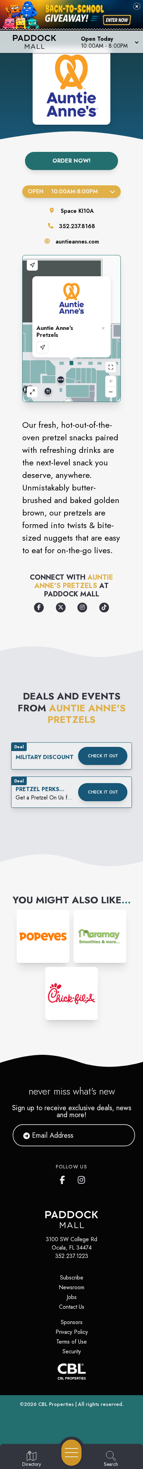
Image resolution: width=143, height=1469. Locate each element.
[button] (109, 41)
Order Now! (71, 161)
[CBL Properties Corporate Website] (71, 1371)
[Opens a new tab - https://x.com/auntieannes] (61, 607)
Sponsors (72, 1322)
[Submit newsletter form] (121, 1135)
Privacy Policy (72, 1332)
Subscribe (71, 1278)
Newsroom (71, 1287)
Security (71, 1351)
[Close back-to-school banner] (136, 6)
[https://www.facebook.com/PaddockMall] (63, 1178)
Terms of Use (71, 1342)
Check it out (103, 756)
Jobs (72, 1297)
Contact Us (71, 1307)
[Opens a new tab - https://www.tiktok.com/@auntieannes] (104, 607)
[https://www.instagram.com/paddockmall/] (81, 1178)
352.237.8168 (77, 226)
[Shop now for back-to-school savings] (117, 20)
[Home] (37, 41)
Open (63, 191)
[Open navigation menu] (71, 1452)
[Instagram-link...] (43, 936)
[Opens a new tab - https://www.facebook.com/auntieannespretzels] (39, 607)
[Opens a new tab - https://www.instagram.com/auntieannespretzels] (82, 607)
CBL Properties (56, 1404)
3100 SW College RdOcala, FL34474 (71, 1243)
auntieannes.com (77, 242)
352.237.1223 (71, 1256)
